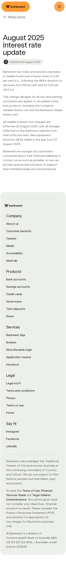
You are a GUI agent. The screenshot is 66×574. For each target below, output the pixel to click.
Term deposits (15, 309)
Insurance (12, 364)
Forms (10, 412)
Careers (11, 238)
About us (12, 223)
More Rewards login (19, 349)
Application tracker (18, 357)
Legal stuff (13, 383)
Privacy (10, 398)
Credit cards (14, 294)
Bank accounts (16, 279)
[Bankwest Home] (15, 6)
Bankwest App (15, 335)
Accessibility (14, 253)
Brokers (11, 342)
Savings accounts (18, 286)
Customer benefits (18, 231)
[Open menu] (59, 6)
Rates (10, 316)
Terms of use (15, 405)
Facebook (12, 439)
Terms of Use (31, 490)
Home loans (14, 301)
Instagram (12, 431)
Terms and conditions (20, 390)
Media (10, 246)
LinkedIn (11, 446)
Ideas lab (11, 260)
